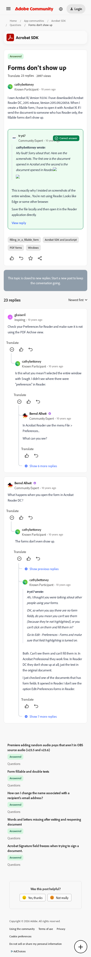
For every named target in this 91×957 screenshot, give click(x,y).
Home (13, 20)
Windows (33, 247)
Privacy (61, 929)
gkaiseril (20, 315)
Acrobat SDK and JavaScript (61, 239)
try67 (21, 136)
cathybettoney (24, 84)
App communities (34, 20)
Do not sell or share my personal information (35, 944)
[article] (45, 332)
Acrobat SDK (58, 20)
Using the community (22, 929)
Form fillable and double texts (28, 771)
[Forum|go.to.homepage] (34, 9)
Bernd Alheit (37, 413)
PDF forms (16, 247)
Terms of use (45, 929)
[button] (8, 10)
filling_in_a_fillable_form (24, 239)
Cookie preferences (20, 936)
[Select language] (61, 9)
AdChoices (20, 951)
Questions (15, 25)
